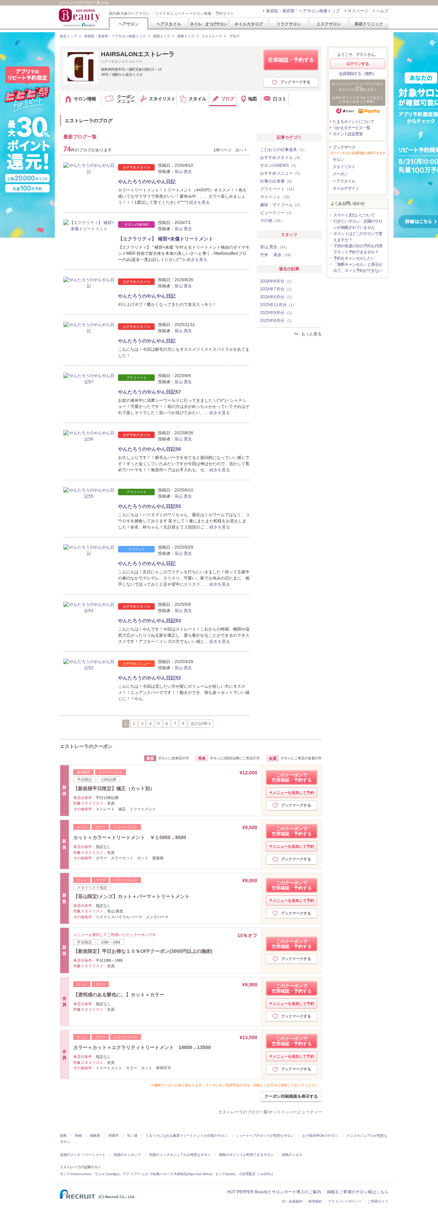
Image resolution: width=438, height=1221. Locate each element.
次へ (239, 150)
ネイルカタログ (248, 23)
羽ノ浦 (132, 1135)
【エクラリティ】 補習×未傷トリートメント (165, 238)
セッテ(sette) (225, 1174)
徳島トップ (185, 36)
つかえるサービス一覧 (351, 127)
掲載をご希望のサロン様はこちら (357, 1191)
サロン (338, 159)
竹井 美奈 (276, 254)
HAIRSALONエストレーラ (138, 54)
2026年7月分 (277, 289)
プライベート (278, 189)
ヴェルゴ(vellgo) (106, 1174)
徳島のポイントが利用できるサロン (246, 1155)
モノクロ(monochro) (75, 1174)
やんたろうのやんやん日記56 (149, 449)
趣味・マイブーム (281, 204)
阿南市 (113, 1135)
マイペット (276, 197)
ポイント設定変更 (348, 134)
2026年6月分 (277, 297)
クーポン (340, 174)
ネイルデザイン (346, 188)
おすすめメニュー (281, 173)
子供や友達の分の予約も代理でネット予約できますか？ (357, 249)
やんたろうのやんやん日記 (147, 181)
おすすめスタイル (281, 157)
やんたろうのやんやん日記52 (149, 678)
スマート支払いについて (354, 215)
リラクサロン (288, 23)
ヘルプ (382, 11)
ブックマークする (295, 82)
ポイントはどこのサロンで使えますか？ (357, 236)
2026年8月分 (277, 281)
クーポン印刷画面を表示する (291, 1096)
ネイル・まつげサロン (208, 23)
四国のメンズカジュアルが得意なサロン (180, 1155)
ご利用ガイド (378, 1201)
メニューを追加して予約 (293, 792)
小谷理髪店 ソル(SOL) (256, 1174)
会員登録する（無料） (357, 73)
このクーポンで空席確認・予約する (292, 777)
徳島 (63, 1135)
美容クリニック (369, 23)
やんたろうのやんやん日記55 (149, 506)
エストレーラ (212, 36)
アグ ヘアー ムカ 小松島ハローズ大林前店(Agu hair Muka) (167, 1174)
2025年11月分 (278, 304)
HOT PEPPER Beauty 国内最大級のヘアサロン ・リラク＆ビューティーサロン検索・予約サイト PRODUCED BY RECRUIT (80, 17)
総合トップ (68, 36)
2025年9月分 (277, 312)
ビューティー (277, 212)
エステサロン (329, 23)
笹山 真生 (183, 171)
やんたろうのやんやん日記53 (149, 620)
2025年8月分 (277, 320)
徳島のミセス (292, 1155)
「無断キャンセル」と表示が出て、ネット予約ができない (357, 267)
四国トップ (161, 36)
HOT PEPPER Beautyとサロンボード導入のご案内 (274, 1191)
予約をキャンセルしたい (354, 258)
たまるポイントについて (353, 121)
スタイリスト (344, 166)
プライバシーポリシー (345, 1201)
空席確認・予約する (291, 60)
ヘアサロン (128, 23)
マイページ (358, 11)
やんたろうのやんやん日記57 (149, 392)
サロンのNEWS (279, 165)
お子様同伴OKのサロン (320, 1135)
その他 (272, 220)
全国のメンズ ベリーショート (82, 1155)
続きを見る (199, 202)
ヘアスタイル (168, 23)
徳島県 (95, 1135)
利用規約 (315, 1201)
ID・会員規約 (292, 1201)
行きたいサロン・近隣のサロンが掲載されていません (357, 224)
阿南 (78, 1135)
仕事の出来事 (277, 181)
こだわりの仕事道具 (283, 149)
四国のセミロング (127, 1155)
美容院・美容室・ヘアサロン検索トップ (303, 11)
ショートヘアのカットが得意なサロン (265, 1135)
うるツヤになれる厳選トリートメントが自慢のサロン (186, 1135)
